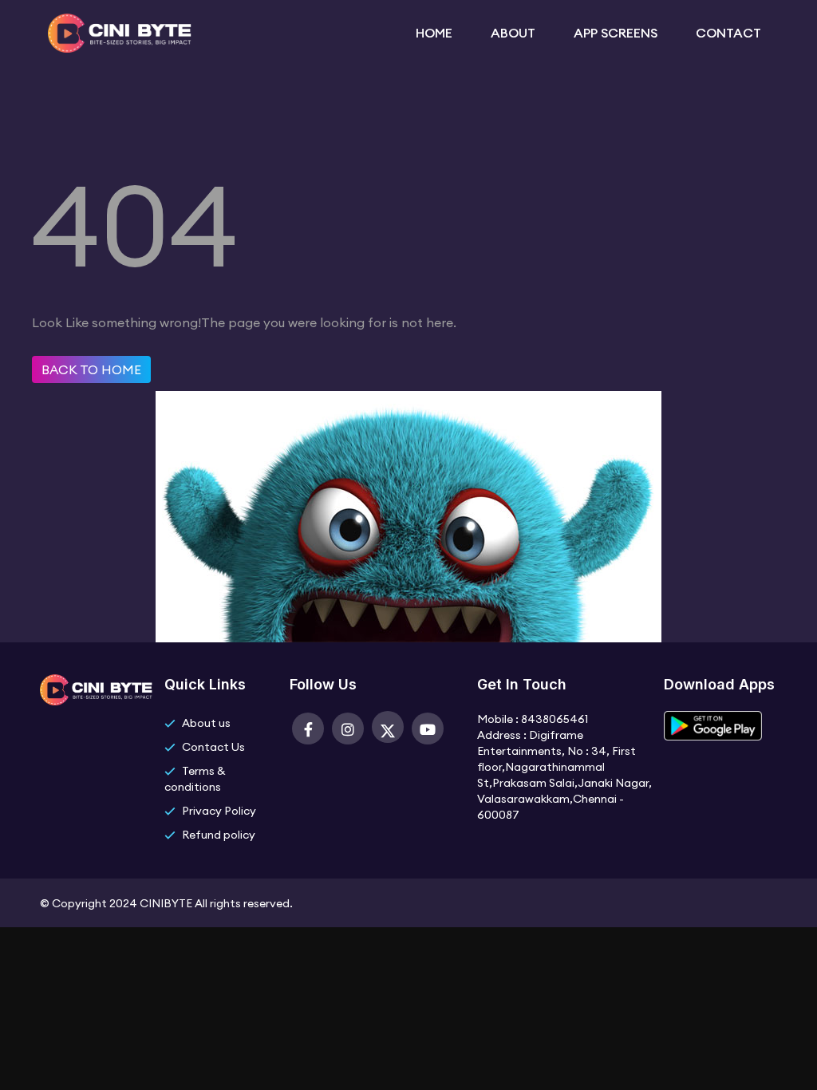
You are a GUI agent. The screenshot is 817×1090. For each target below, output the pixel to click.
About (513, 33)
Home (434, 33)
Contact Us (213, 747)
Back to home (91, 369)
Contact (728, 33)
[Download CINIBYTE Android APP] (713, 725)
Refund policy (218, 834)
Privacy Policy (219, 811)
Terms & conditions (195, 779)
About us (206, 723)
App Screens (615, 33)
